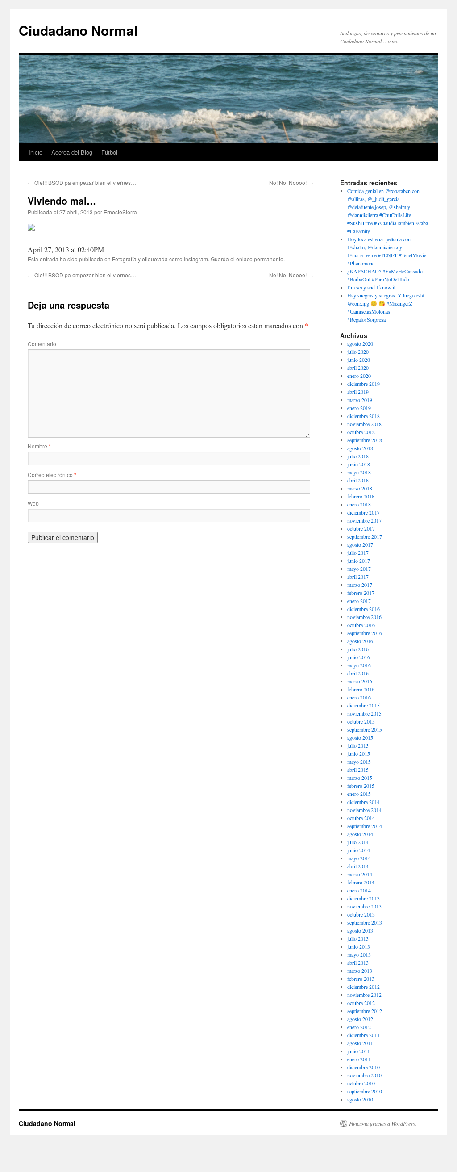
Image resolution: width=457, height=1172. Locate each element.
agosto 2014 (360, 833)
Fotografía (124, 259)
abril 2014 (358, 866)
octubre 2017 (361, 528)
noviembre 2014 (364, 809)
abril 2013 (358, 962)
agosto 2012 (360, 1018)
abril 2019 (358, 391)
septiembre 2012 (364, 1010)
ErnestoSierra (120, 212)
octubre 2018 (361, 431)
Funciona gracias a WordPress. (382, 1123)
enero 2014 (359, 890)
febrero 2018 (360, 496)
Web (33, 503)
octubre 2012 (361, 1002)
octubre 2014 (361, 817)
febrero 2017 (360, 592)
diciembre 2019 (363, 383)
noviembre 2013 (364, 906)
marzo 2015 (359, 777)
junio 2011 (358, 1051)
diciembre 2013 (363, 898)
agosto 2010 (360, 1099)
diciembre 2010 (363, 1067)
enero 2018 (359, 504)
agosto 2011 (360, 1042)
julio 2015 (358, 745)
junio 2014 (358, 850)
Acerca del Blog (71, 152)
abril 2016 (358, 673)
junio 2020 (358, 359)
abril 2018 (358, 480)
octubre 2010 (361, 1083)
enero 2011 (359, 1059)
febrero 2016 (360, 689)
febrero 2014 (360, 882)
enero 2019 (359, 407)
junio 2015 (358, 753)
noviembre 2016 (364, 616)
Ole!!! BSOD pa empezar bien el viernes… (82, 182)
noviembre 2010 (364, 1075)
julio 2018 (358, 456)
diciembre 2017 (363, 512)
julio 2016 (358, 649)
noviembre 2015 (364, 713)
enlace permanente (259, 259)
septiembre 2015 (364, 729)
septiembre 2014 (364, 825)
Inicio (35, 152)
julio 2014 (358, 842)
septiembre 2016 (364, 632)
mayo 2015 (359, 761)
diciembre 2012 (363, 986)
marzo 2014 (359, 874)
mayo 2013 (359, 954)
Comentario (42, 343)
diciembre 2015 (363, 705)
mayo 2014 (359, 858)
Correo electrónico (52, 474)
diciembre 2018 (363, 415)
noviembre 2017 (364, 520)
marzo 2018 (359, 488)
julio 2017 (358, 552)
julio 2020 (358, 351)
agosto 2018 (360, 448)
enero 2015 (359, 793)
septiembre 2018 (364, 440)
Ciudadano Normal (78, 30)
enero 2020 (359, 375)
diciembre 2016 (363, 608)
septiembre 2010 (364, 1091)
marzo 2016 (359, 681)
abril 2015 (358, 769)
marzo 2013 (359, 970)
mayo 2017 (359, 568)
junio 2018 (358, 464)
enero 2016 (359, 697)
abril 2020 (358, 367)
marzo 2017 (359, 584)
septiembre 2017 (364, 536)
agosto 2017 (360, 544)
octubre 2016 (361, 624)
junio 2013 (358, 946)
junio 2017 (358, 560)
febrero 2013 (360, 978)
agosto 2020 (360, 343)
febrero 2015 (360, 785)
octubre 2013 (361, 914)
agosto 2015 (360, 737)
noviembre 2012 (364, 994)
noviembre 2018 (364, 423)
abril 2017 (358, 576)
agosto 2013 (360, 930)
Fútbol (109, 152)
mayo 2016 (359, 665)
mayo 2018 (359, 472)
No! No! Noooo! (291, 182)
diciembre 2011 (363, 1034)
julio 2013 (358, 938)
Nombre (39, 446)
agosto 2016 (360, 641)
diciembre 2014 (363, 801)
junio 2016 (358, 657)
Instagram (196, 259)
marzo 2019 (359, 399)
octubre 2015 (361, 721)
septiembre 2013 (364, 922)
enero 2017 (359, 600)
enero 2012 (359, 1026)
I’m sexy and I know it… (374, 287)
